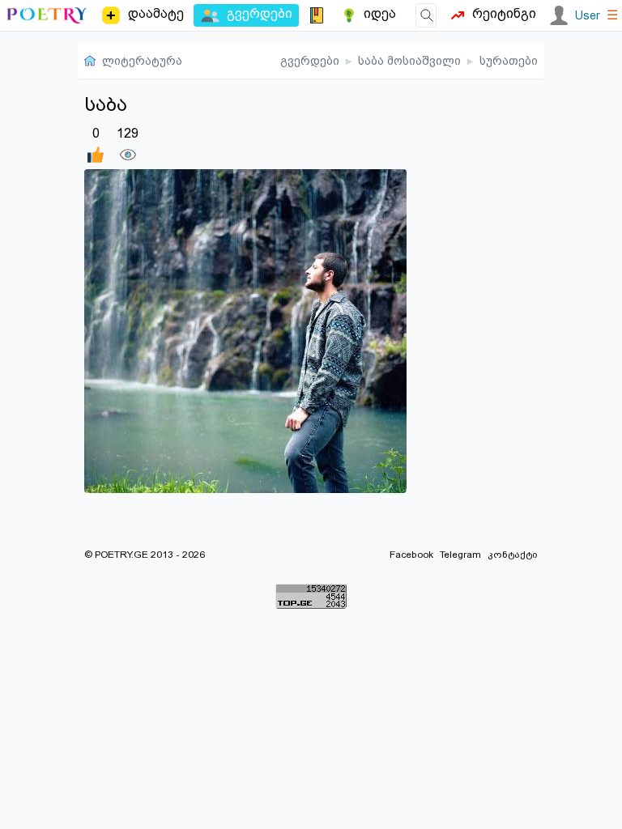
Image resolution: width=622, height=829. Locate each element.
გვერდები (309, 60)
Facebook (411, 554)
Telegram (460, 554)
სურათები (508, 60)
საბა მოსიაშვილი (409, 60)
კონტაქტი (513, 554)
